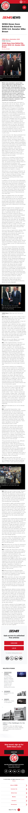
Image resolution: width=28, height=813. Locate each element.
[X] (12, 658)
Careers (14, 800)
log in (20, 653)
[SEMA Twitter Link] (9, 771)
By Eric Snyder (6, 48)
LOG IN (14, 648)
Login (24, 1)
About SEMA (14, 785)
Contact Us (14, 789)
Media (14, 796)
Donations (14, 804)
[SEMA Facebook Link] (5, 771)
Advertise (14, 793)
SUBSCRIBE (14, 643)
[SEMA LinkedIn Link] (14, 771)
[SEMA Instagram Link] (22, 771)
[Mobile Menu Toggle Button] (24, 7)
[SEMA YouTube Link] (18, 771)
